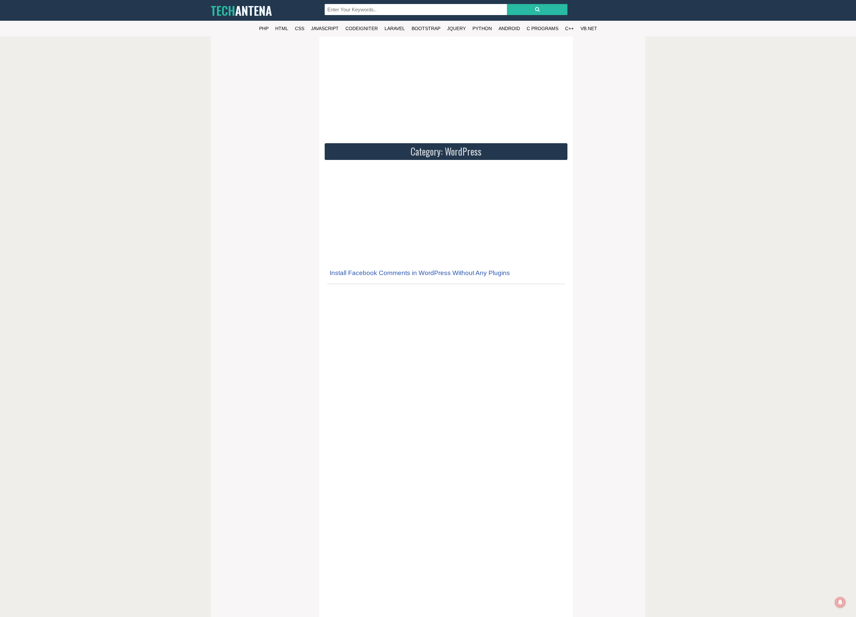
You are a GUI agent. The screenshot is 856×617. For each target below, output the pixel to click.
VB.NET (588, 28)
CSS (299, 28)
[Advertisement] (446, 89)
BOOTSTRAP (426, 28)
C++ (569, 28)
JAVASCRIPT (325, 28)
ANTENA (241, 10)
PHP (264, 28)
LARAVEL (395, 28)
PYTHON (482, 28)
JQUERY (456, 28)
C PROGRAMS (542, 28)
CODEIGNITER (361, 28)
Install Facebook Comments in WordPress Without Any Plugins (420, 272)
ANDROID (509, 28)
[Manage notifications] (840, 602)
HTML (281, 28)
